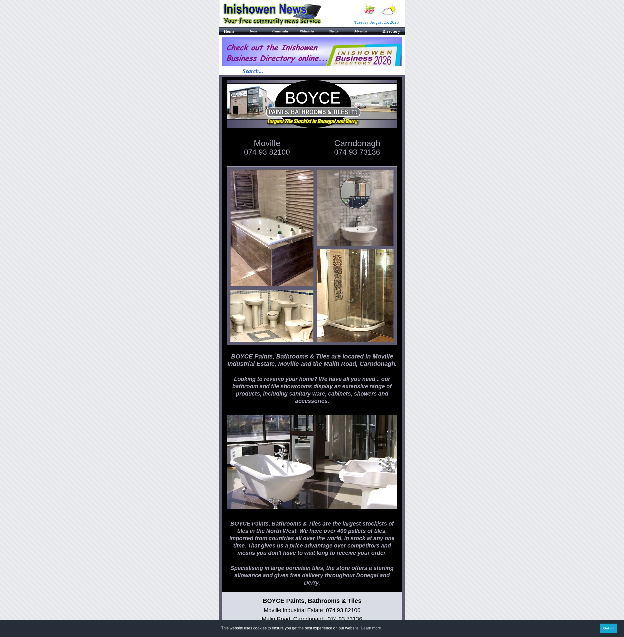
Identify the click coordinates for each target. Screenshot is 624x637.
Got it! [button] (608, 628)
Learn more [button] (371, 628)
